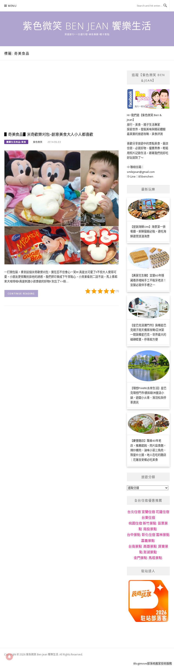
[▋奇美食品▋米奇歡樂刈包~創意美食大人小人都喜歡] (61, 207)
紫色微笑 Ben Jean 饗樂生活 (87, 25)
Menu (12, 6)
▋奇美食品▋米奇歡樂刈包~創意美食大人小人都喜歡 (48, 134)
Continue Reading (21, 293)
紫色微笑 (37, 141)
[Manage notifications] (9, 656)
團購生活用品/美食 (16, 141)
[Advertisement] (61, 100)
